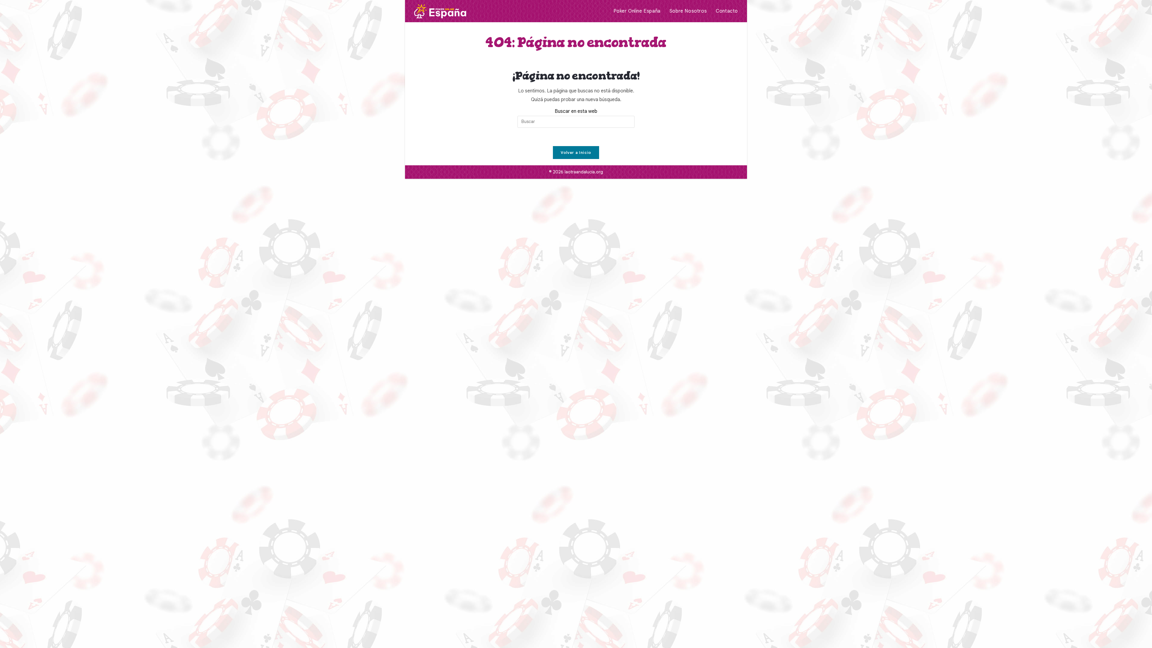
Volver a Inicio (576, 152)
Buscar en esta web (576, 111)
